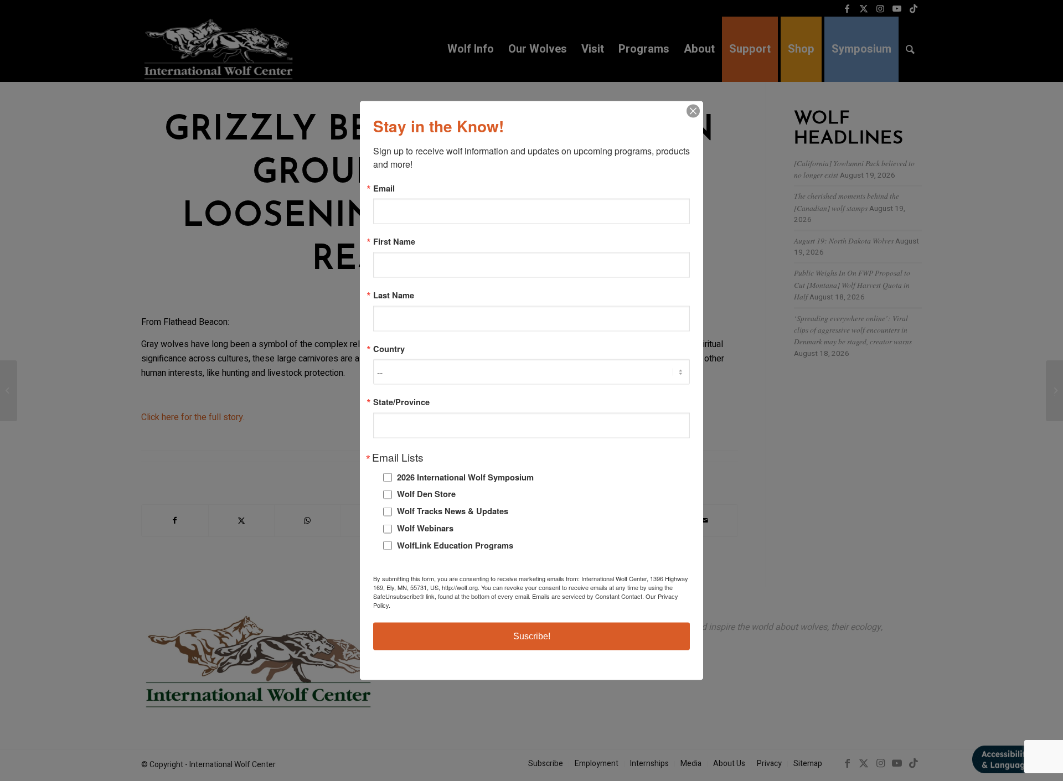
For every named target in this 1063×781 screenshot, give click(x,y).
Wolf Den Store (426, 494)
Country (389, 348)
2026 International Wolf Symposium (465, 476)
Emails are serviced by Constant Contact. (588, 596)
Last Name (393, 295)
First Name (394, 241)
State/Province (401, 402)
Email (384, 188)
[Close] (693, 110)
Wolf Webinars (425, 528)
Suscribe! (531, 636)
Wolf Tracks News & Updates (452, 511)
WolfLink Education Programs (455, 545)
